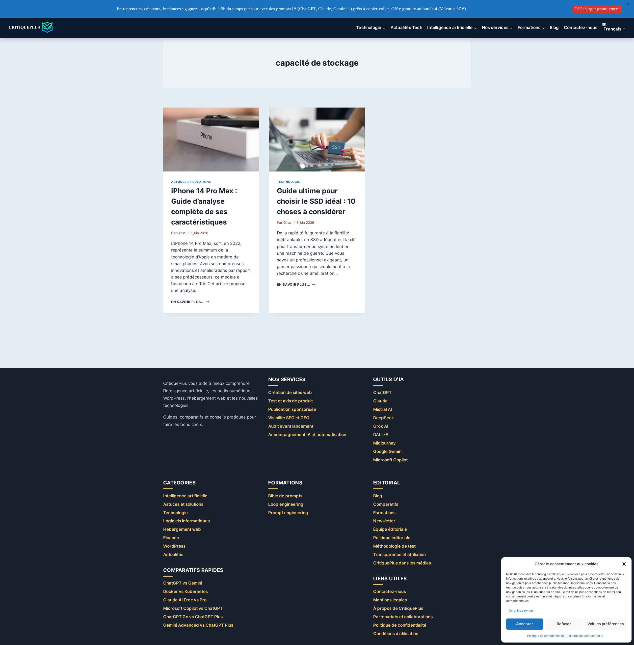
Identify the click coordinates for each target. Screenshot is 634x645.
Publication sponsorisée (292, 409)
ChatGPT (382, 392)
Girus (181, 233)
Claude (380, 400)
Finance (171, 537)
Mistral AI (382, 409)
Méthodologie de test (394, 546)
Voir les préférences (605, 623)
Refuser (564, 623)
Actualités (173, 554)
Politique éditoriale (391, 537)
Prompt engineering (288, 512)
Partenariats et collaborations (403, 616)
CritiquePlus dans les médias (402, 563)
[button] (624, 563)
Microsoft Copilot (390, 459)
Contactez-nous (580, 27)
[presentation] (211, 139)
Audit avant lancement (290, 426)
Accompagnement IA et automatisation (307, 434)
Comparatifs (385, 504)
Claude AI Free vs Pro (185, 599)
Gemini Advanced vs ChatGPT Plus (198, 625)
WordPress (174, 546)
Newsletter (384, 520)
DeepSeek (383, 417)
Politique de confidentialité (545, 636)
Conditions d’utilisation (395, 633)
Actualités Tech (406, 27)
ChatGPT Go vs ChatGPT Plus (193, 616)
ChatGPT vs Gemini (182, 583)
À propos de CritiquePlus (398, 608)
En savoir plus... (190, 302)
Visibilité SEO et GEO (288, 417)
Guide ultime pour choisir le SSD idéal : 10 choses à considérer (316, 201)
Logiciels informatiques (186, 520)
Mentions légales (390, 599)
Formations (384, 512)
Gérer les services (521, 610)
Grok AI (380, 426)
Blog (554, 27)
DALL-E (380, 434)
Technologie (288, 182)
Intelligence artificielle (185, 495)
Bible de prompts (285, 495)
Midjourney (384, 443)
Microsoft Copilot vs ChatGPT (193, 608)
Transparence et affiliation (399, 554)
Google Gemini (387, 451)
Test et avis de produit (290, 400)
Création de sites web (290, 392)
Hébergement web (182, 529)
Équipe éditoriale (390, 529)
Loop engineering (285, 504)
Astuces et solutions (191, 182)
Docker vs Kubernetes (185, 591)
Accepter (524, 623)
